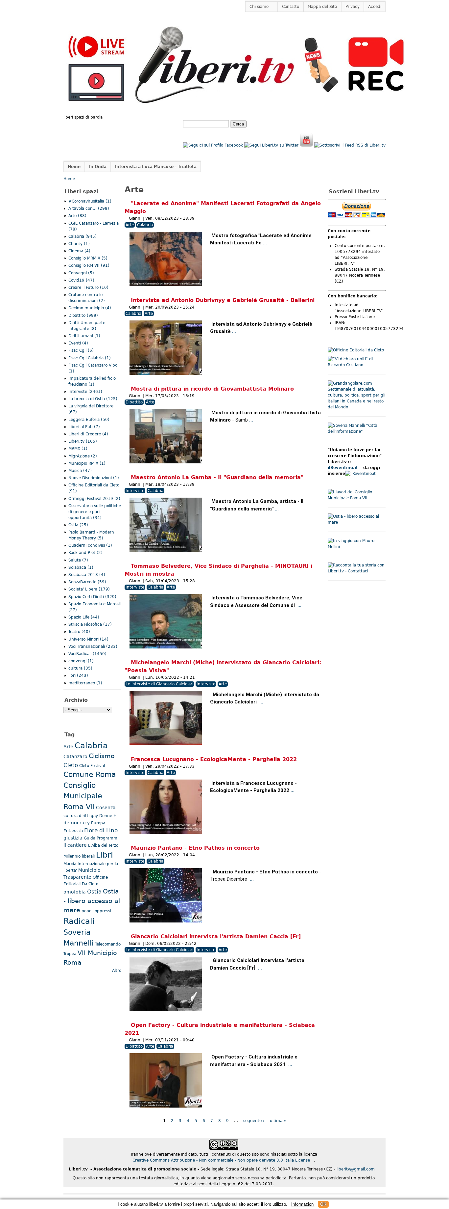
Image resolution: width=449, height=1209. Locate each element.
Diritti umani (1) (84, 336)
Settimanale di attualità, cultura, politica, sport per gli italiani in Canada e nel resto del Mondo (356, 398)
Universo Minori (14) (88, 639)
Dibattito (134, 402)
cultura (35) (80, 668)
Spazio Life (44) (83, 617)
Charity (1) (79, 243)
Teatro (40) (79, 631)
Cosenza (106, 807)
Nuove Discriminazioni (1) (93, 478)
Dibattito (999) (83, 315)
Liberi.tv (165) (82, 441)
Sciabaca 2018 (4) (86, 574)
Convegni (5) (81, 273)
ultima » (278, 1120)
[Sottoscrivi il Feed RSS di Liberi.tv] (350, 145)
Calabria (145, 225)
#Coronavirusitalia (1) (89, 201)
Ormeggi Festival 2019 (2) (94, 498)
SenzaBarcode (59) (87, 582)
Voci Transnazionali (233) (92, 646)
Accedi (374, 6)
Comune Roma (89, 774)
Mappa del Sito (322, 6)
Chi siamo (257, 6)
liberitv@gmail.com (358, 1169)
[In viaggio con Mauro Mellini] (357, 546)
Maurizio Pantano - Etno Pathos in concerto (195, 848)
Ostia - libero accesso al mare (91, 901)
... (265, 243)
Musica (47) (80, 470)
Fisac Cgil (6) (81, 350)
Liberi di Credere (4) (88, 434)
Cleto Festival (92, 765)
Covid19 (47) (81, 280)
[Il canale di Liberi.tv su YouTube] (306, 145)
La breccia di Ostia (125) (92, 399)
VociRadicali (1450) (87, 653)
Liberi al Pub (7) (84, 427)
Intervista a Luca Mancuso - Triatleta (156, 166)
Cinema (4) (79, 251)
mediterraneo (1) (85, 683)
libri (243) (78, 675)
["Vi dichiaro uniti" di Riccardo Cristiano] (357, 365)
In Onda (97, 166)
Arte (130, 225)
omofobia (74, 891)
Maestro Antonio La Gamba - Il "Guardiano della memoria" (217, 477)
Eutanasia (73, 831)
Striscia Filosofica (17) (90, 624)
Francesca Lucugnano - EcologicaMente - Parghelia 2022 (214, 759)
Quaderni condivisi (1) (90, 545)
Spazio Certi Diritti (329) (92, 596)
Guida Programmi (101, 838)
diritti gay (88, 815)
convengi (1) (81, 661)
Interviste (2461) (85, 391)
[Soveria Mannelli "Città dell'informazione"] (357, 431)
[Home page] (236, 111)
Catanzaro (75, 756)
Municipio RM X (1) (87, 463)
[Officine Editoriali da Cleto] (356, 350)
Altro (116, 970)
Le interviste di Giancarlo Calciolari (159, 684)
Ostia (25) (78, 525)
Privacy (352, 6)
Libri (104, 855)
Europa (98, 823)
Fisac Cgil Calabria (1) (89, 358)
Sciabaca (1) (80, 567)
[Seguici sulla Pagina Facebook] (213, 145)
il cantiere (75, 845)
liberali (88, 856)
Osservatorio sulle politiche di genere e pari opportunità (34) (94, 512)
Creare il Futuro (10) (88, 287)
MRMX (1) (77, 448)
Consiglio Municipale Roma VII (82, 796)
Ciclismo (102, 756)
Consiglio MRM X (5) (87, 258)
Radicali (79, 921)
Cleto (70, 765)
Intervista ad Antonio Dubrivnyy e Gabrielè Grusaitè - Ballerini (223, 300)
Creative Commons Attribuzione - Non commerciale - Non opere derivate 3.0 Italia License (223, 1160)
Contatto (290, 6)
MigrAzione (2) (82, 456)
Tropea (69, 953)
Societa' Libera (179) (89, 589)
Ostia (94, 891)
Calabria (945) (82, 236)
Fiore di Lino (101, 830)
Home (74, 166)
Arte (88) (77, 215)
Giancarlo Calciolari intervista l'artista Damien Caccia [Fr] (216, 936)
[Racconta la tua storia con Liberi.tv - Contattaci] (357, 571)
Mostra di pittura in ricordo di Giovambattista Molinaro (212, 389)
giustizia (73, 837)
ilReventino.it (345, 467)
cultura (70, 815)
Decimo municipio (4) (89, 308)
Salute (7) (78, 560)
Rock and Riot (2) (85, 552)
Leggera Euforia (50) (88, 419)
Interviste (135, 490)
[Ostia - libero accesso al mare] (357, 522)
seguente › (254, 1120)
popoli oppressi (96, 911)
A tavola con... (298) (88, 208)
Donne (105, 815)
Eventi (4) (78, 343)
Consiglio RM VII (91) (88, 265)
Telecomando (108, 944)
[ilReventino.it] (360, 473)
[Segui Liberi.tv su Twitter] (271, 145)
